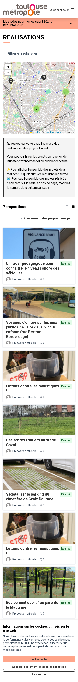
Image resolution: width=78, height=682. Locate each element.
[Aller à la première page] (29, 10)
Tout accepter (39, 659)
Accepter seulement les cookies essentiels (39, 666)
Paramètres (39, 674)
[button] (9, 78)
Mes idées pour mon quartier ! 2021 (27, 21)
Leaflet (37, 132)
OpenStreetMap (53, 132)
